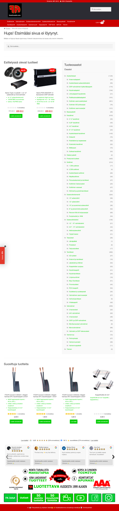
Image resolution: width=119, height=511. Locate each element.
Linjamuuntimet (74, 277)
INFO (58, 25)
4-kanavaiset (73, 317)
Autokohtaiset (21, 25)
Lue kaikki (24, 440)
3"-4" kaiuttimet (74, 119)
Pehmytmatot (73, 338)
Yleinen (69, 349)
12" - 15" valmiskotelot (76, 223)
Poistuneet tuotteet (73, 158)
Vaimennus (32, 25)
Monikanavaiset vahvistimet (78, 324)
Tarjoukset (42, 25)
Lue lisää (74, 421)
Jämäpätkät (73, 241)
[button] (2, 255)
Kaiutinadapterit (74, 90)
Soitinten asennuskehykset (78, 101)
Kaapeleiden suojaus (76, 266)
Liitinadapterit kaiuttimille (77, 94)
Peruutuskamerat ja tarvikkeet (79, 180)
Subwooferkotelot (48, 21)
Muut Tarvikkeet (74, 281)
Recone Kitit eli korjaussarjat (78, 212)
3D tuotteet (72, 256)
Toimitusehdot (87, 507)
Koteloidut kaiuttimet (76, 144)
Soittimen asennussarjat (77, 108)
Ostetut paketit (71, 155)
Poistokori (72, 245)
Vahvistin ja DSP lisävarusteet (79, 331)
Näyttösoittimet (74, 176)
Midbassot (72, 148)
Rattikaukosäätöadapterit (77, 97)
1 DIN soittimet (74, 166)
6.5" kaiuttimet (73, 126)
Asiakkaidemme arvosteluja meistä (66, 507)
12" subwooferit (74, 202)
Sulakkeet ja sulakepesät (77, 291)
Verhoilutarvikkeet (75, 299)
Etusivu (8, 28)
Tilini (64, 25)
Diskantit (72, 137)
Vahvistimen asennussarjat (78, 295)
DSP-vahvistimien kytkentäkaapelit (80, 87)
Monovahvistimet (74, 327)
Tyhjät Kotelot (73, 234)
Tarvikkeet (10, 25)
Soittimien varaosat (75, 187)
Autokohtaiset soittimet (76, 173)
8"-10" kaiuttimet (74, 130)
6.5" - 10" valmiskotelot (76, 227)
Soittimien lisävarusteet (77, 184)
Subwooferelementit (32, 21)
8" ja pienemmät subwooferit (78, 209)
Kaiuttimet (70, 21)
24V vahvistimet (74, 313)
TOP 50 (51, 25)
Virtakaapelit (73, 302)
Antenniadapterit (74, 79)
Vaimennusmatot (74, 342)
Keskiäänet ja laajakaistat (77, 141)
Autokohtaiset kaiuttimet (77, 133)
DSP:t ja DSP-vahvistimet (77, 320)
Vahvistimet (19, 21)
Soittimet (10, 21)
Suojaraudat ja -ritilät (76, 216)
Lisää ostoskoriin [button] (15, 116)
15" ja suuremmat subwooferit (79, 205)
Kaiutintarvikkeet (74, 274)
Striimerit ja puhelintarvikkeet (78, 191)
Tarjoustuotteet (74, 248)
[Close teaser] (5, 246)
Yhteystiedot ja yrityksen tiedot (41, 507)
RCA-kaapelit (73, 288)
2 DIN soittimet (74, 169)
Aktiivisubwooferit (75, 230)
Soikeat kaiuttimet (75, 151)
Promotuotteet (73, 284)
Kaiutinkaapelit (74, 270)
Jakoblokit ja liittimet (75, 263)
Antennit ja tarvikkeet (76, 259)
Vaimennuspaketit (75, 345)
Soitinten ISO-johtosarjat (77, 105)
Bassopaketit (61, 21)
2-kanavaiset (73, 310)
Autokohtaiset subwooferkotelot (79, 83)
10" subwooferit (74, 198)
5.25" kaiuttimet (74, 123)
